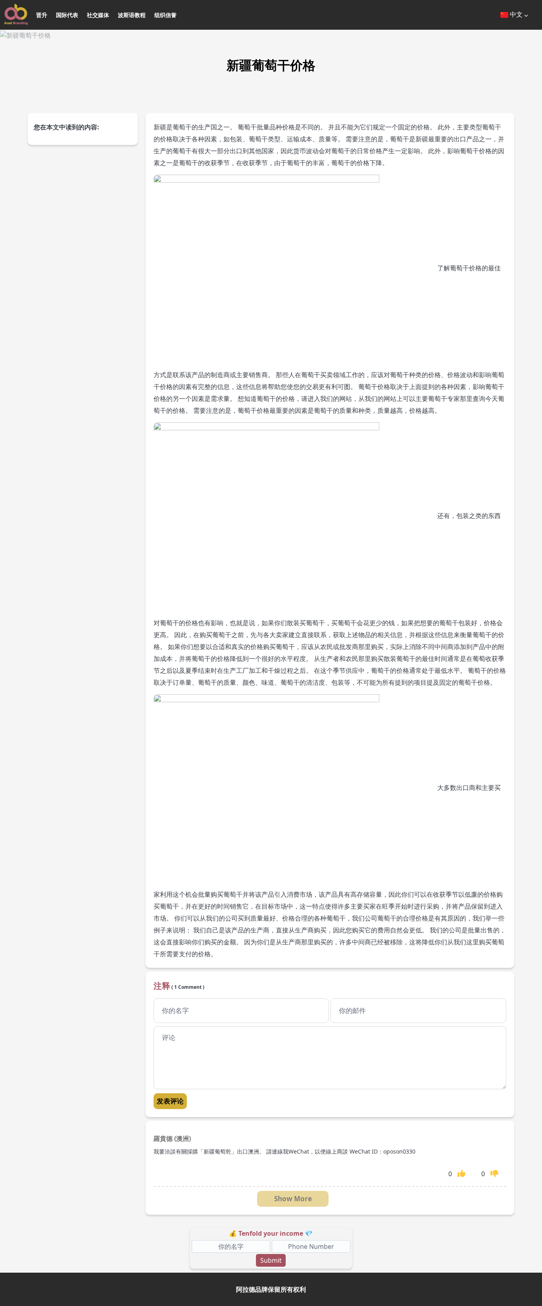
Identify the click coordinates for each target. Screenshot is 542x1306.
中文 (516, 14)
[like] (461, 1173)
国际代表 (67, 15)
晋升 (41, 15)
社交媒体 (98, 15)
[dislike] (494, 1173)
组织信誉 (165, 15)
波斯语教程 (132, 15)
